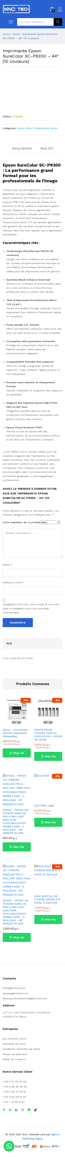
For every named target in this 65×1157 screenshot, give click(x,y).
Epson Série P (25, 128)
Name (7, 564)
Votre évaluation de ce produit (21, 522)
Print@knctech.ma (14, 988)
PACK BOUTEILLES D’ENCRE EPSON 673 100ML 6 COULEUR (47, 899)
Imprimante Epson (46, 128)
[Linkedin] (16, 1110)
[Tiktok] (35, 1110)
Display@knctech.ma (15, 993)
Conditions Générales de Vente (21, 1048)
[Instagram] (22, 1110)
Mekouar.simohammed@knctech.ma (25, 998)
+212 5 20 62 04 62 (14, 1081)
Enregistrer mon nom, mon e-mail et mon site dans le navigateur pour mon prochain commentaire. (31, 608)
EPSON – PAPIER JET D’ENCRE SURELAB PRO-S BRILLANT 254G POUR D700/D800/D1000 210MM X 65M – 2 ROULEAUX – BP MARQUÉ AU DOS (16, 912)
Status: (7, 116)
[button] (9, 1146)
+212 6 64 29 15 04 (14, 1096)
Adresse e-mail (13, 582)
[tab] (22, 149)
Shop (16, 34)
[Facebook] (4, 1110)
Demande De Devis (14, 1043)
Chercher (58, 22)
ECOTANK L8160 (44, 805)
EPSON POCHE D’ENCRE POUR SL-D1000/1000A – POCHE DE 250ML (48, 734)
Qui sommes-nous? (15, 1038)
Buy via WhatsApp (16, 754)
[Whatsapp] (29, 1110)
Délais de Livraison (14, 1059)
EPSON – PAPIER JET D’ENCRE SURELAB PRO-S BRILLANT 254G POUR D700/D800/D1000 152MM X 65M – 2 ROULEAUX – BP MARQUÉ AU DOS (16, 821)
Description (22, 148)
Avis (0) (46, 148)
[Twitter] (10, 1110)
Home (6, 34)
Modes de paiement (15, 1054)
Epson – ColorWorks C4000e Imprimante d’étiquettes (15, 733)
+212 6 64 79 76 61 (14, 1091)
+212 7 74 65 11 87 (14, 1102)
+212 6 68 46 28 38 (15, 1086)
